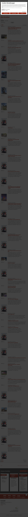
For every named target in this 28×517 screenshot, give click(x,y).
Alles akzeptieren (6, 13)
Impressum (3, 9)
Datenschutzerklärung (7, 9)
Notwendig (3, 10)
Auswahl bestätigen (14, 13)
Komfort (7, 10)
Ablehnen (22, 13)
